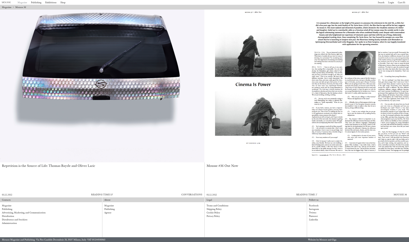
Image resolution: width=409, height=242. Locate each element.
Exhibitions (51, 2)
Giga (334, 239)
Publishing (36, 2)
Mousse (323, 239)
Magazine (22, 2)
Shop (63, 2)
